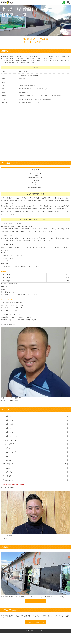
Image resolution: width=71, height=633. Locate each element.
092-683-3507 (63, 2)
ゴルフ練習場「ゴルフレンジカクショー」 (7, 2)
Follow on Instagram (35, 601)
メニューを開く (68, 2)
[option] (35, 20)
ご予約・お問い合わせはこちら (35, 622)
